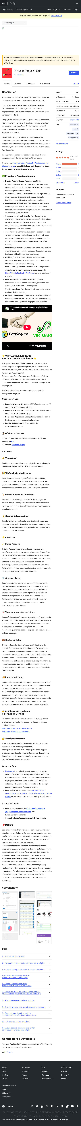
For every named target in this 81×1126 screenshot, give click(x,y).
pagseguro (70, 133)
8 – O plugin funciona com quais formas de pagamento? (23, 1007)
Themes (25, 1071)
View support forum (63, 203)
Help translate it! (56, 15)
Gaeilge (10, 1106)
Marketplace (74, 125)
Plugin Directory (7, 9)
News (4, 1071)
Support (76, 84)
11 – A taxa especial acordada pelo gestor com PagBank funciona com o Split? (18, 1029)
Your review (60, 183)
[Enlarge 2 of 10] (15, 914)
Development (44, 84)
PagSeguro (9, 771)
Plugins (24, 1075)
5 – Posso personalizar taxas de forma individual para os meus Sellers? (16, 985)
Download (74, 73)
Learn (44, 1067)
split (76, 133)
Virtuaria (20, 74)
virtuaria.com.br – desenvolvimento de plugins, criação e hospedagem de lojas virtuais (28, 793)
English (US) (74, 120)
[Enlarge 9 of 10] (49, 924)
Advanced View (62, 144)
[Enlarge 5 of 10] (32, 903)
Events (64, 1071)
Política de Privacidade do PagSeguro (17, 728)
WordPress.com (9, 1086)
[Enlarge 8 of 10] (49, 912)
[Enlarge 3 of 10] (15, 936)
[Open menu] (77, 3)
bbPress (6, 1093)
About (4, 1067)
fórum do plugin (18, 445)
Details (7, 84)
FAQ (12, 441)
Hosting (5, 1075)
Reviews (18, 84)
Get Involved (66, 1067)
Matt (5, 1089)
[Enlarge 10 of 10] (49, 937)
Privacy (5, 1079)
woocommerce (73, 137)
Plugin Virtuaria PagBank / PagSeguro (19, 273)
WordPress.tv (48, 1079)
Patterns (25, 1079)
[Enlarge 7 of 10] (49, 903)
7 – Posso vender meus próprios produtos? (18, 1001)
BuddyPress (8, 1097)
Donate (65, 1075)
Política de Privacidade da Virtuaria (15, 731)
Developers (46, 1075)
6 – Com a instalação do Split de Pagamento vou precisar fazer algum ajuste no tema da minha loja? (21, 993)
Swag (64, 1079)
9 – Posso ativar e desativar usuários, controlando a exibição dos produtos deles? (19, 1014)
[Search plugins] (24, 23)
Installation (30, 84)
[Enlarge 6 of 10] (49, 894)
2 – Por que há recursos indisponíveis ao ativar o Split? (23, 963)
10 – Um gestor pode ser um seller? (15, 1022)
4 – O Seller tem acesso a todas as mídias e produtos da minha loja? (16, 977)
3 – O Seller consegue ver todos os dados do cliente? (23, 970)
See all (76, 183)
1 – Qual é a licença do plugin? (13, 956)
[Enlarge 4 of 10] (32, 894)
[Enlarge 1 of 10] (15, 894)
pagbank (75, 129)
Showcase (26, 1067)
